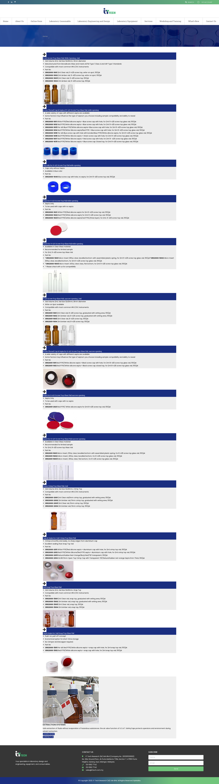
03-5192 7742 (91, 764)
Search (191, 2)
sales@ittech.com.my (94, 770)
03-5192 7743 (91, 767)
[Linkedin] (11, 2)
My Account (207, 2)
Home (45, 36)
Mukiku (138, 780)
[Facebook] (8, 2)
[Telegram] (14, 2)
